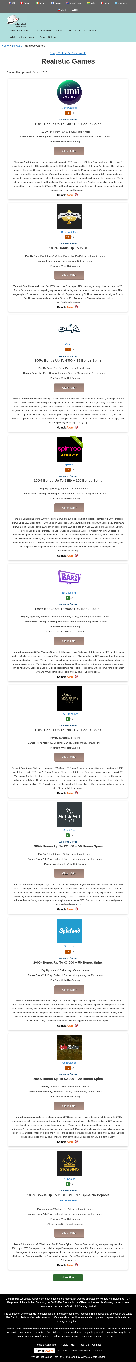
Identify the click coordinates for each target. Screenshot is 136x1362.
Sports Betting (48, 37)
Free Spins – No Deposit (82, 30)
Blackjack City (69, 232)
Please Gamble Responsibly (76, 1350)
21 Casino (69, 1179)
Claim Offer (69, 151)
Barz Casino (69, 592)
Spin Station (69, 1062)
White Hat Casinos (20, 30)
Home (5, 45)
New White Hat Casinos (50, 30)
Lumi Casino (69, 107)
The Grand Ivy (69, 714)
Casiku (69, 344)
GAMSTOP (97, 1350)
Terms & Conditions (46, 1344)
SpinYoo (69, 464)
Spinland (69, 946)
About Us (84, 1344)
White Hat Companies (22, 37)
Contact (96, 1344)
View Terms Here (68, 1200)
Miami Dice (69, 830)
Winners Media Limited (111, 1298)
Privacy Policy (67, 1344)
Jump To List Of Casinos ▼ (68, 53)
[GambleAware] (44, 1350)
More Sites (68, 1277)
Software (17, 45)
